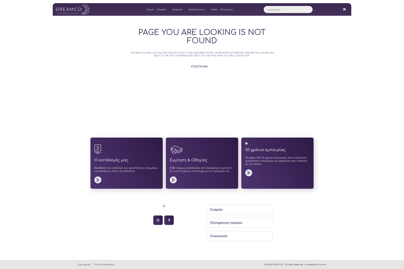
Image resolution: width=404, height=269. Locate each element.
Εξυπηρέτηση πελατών (226, 223)
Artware (322, 264)
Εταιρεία (216, 210)
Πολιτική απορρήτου (104, 264)
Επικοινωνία (218, 236)
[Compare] (333, 9)
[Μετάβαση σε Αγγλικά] (345, 9)
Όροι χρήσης (84, 264)
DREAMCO (277, 264)
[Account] (319, 9)
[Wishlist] (326, 9)
